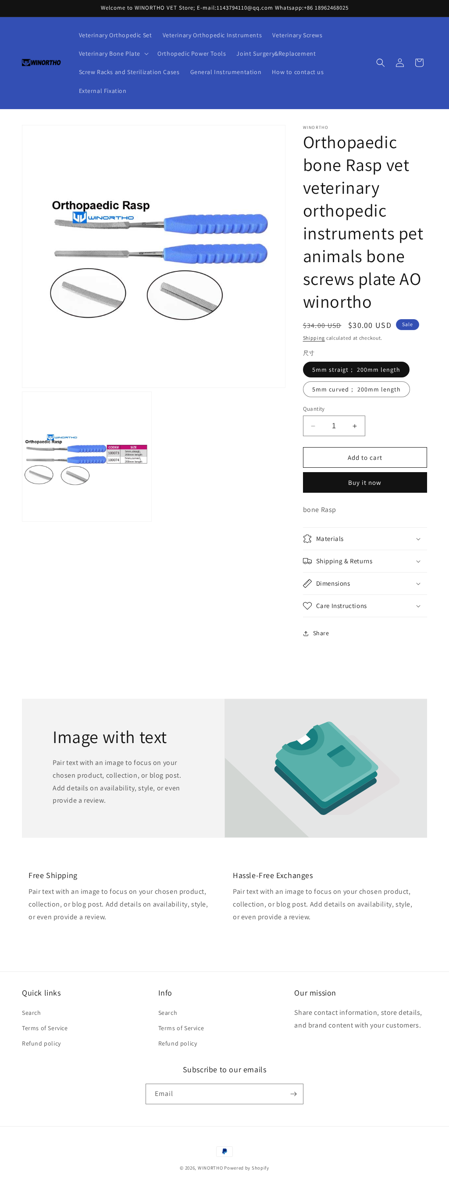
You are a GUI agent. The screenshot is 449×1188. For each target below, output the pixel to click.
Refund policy (41, 1043)
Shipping (314, 337)
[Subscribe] (293, 1094)
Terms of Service (45, 1028)
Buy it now (364, 482)
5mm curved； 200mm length (356, 389)
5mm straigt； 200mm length (356, 369)
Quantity (314, 409)
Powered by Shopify (246, 1168)
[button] (113, 53)
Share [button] (321, 633)
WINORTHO (210, 1168)
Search (31, 1013)
